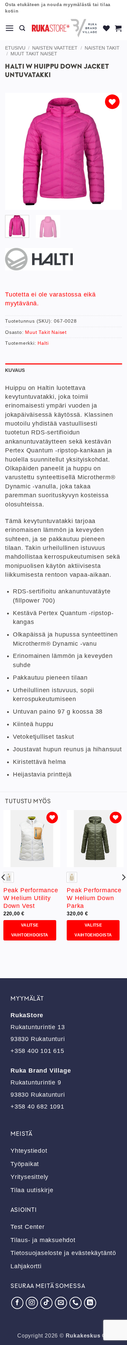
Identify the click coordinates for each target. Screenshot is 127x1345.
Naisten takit (102, 48)
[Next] (111, 151)
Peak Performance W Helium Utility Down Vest (30, 898)
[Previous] (16, 151)
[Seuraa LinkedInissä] (90, 1303)
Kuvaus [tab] (15, 370)
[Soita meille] (75, 1303)
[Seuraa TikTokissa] (46, 1303)
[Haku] (22, 28)
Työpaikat (24, 1164)
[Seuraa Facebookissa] (17, 1303)
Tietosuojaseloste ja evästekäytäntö (63, 1253)
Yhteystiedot (28, 1150)
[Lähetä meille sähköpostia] (61, 1303)
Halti (43, 343)
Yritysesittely (29, 1176)
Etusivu (15, 48)
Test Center (27, 1226)
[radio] (8, 877)
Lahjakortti (26, 1266)
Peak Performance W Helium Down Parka (94, 898)
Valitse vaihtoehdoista (29, 930)
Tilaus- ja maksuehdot (43, 1240)
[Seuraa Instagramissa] (32, 1303)
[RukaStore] (64, 28)
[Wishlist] (106, 28)
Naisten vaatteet (55, 48)
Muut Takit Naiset (33, 53)
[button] (10, 28)
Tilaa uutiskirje (32, 1190)
